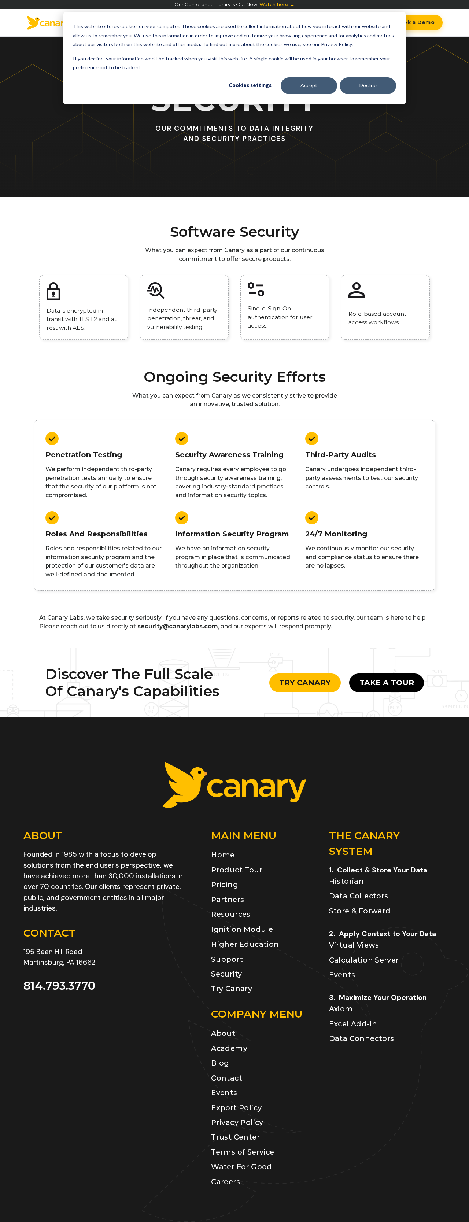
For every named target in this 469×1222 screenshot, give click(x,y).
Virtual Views (354, 945)
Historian (346, 881)
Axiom (341, 1008)
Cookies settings (250, 85)
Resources (231, 914)
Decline (368, 85)
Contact (226, 1078)
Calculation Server (364, 960)
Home (223, 854)
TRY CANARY (304, 682)
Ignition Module (242, 929)
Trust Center (235, 1137)
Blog (220, 1063)
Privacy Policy (237, 1122)
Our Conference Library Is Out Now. (234, 4)
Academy (229, 1048)
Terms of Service (242, 1152)
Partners (227, 899)
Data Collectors (358, 895)
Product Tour (236, 869)
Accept (308, 85)
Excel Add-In (353, 1023)
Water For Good (241, 1166)
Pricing (224, 884)
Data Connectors (361, 1038)
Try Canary (231, 988)
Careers (225, 1181)
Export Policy (236, 1107)
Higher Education (245, 944)
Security (226, 974)
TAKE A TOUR (386, 682)
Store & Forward (360, 911)
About (223, 1033)
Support (227, 959)
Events (224, 1092)
